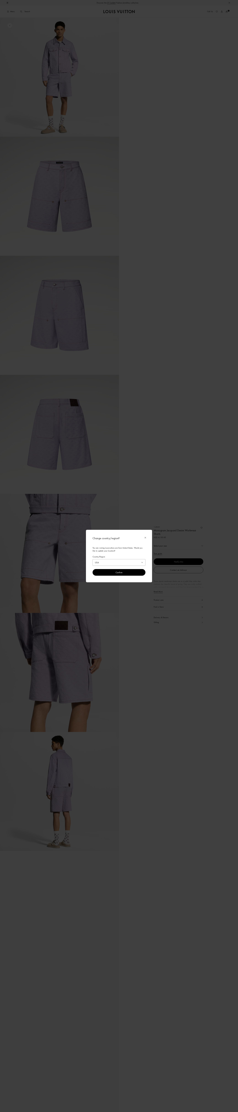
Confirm (119, 572)
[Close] (145, 537)
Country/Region (99, 557)
